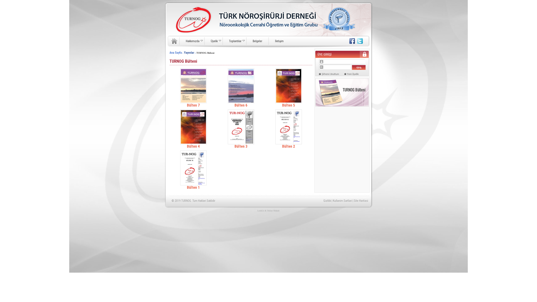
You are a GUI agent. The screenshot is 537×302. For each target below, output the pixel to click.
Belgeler (257, 41)
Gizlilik (327, 200)
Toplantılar (235, 41)
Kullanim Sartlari (342, 200)
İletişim (279, 41)
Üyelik (214, 41)
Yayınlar (189, 52)
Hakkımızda (192, 41)
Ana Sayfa (175, 52)
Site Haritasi (361, 200)
